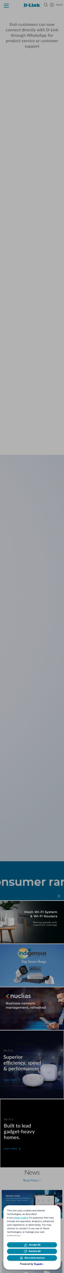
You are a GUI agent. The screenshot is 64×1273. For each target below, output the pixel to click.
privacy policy (20, 1217)
